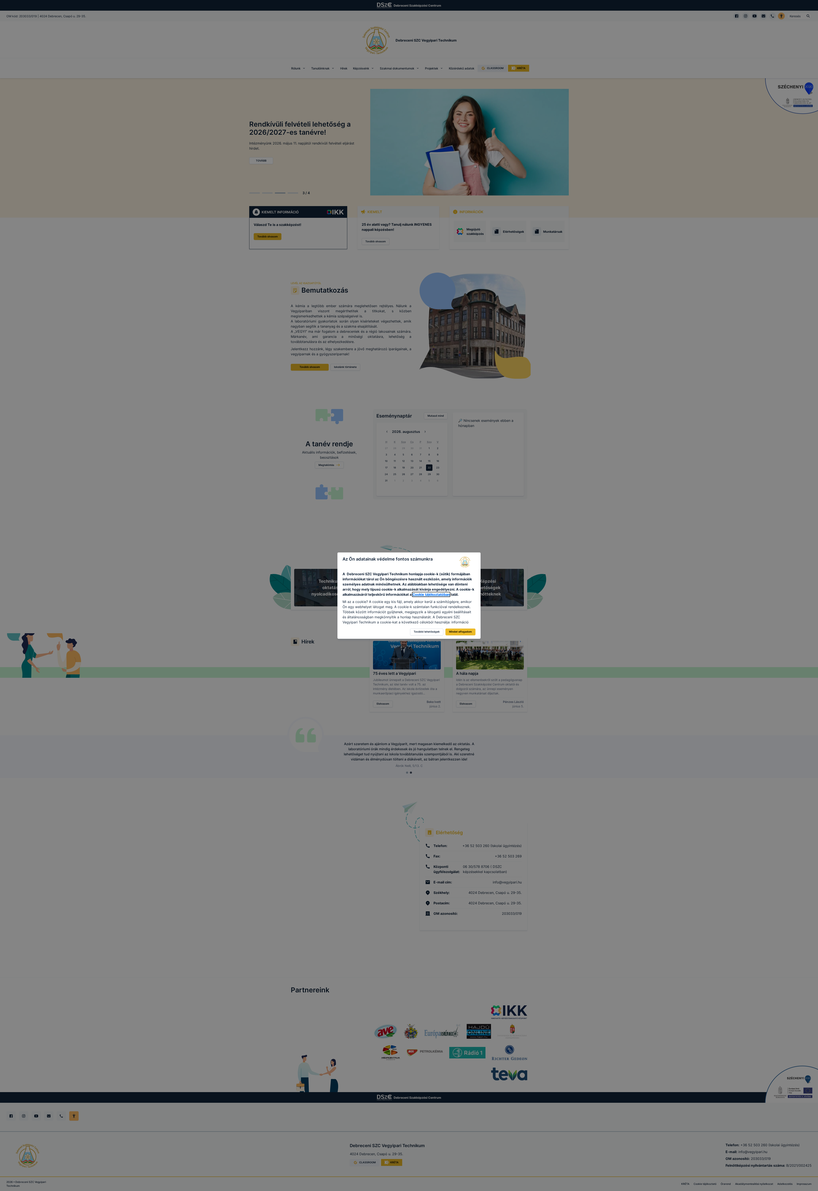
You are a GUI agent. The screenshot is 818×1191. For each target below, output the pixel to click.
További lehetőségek (427, 631)
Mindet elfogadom (460, 631)
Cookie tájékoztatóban (431, 594)
